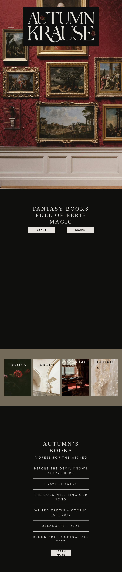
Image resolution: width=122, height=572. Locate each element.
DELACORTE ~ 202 (60, 526)
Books (80, 230)
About (42, 230)
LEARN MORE (61, 553)
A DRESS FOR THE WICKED (61, 457)
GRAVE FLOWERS (61, 484)
